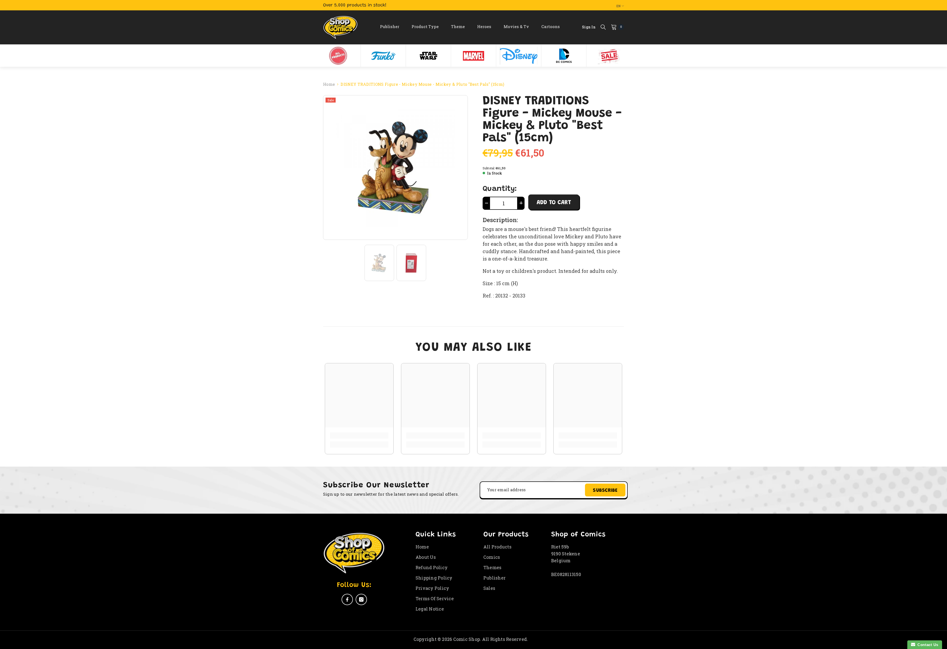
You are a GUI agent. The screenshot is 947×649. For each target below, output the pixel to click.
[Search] (603, 26)
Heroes (484, 26)
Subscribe (605, 490)
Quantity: (500, 189)
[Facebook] (347, 599)
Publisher (389, 26)
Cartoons (550, 26)
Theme (458, 26)
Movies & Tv (516, 26)
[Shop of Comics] (338, 56)
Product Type (425, 26)
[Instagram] (361, 599)
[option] (338, 56)
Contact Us (926, 645)
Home (329, 84)
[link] (359, 435)
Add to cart (554, 203)
